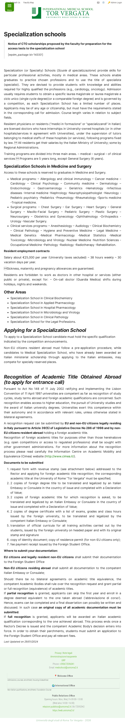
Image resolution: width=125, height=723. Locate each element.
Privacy (58, 653)
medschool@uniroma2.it (66, 667)
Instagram (103, 2)
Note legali (67, 653)
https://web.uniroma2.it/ (63, 710)
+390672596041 (67, 664)
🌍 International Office (63, 685)
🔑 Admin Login (115, 2)
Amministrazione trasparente (63, 656)
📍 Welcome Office (63, 676)
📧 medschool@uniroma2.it (98, 2)
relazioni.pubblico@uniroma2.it (57, 706)
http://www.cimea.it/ (60, 456)
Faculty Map (28, 2)
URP (63, 660)
